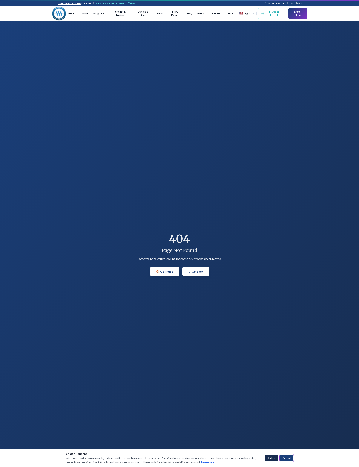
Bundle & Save (143, 13)
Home (71, 13)
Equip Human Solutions (69, 3)
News (160, 13)
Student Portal (274, 13)
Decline (271, 458)
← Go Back (195, 271)
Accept (286, 458)
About (84, 13)
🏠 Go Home (164, 271)
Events (201, 13)
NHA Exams (175, 13)
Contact (230, 13)
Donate (215, 13)
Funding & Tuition (120, 13)
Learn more (207, 462)
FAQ (189, 13)
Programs (99, 13)
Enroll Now (297, 13)
